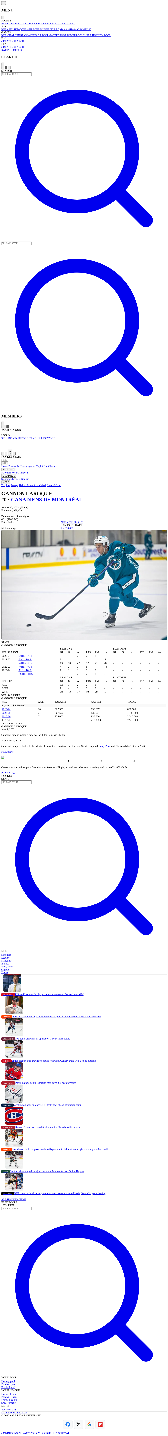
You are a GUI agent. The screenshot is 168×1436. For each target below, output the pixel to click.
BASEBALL (18, 23)
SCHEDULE (8, 469)
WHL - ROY (25, 655)
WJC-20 (87, 29)
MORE (6, 482)
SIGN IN (6, 438)
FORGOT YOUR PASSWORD (38, 438)
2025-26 (6, 716)
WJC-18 (78, 29)
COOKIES (46, 1433)
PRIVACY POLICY (29, 1433)
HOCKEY (69, 23)
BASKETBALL (33, 23)
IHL (42, 29)
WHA (71, 29)
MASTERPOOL (58, 35)
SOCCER (17, 50)
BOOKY (6, 23)
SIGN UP (16, 438)
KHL (47, 29)
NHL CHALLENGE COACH (17, 35)
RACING (6, 50)
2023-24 (6, 709)
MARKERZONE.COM (14, 1412)
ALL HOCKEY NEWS (13, 1199)
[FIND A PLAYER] (84, 409)
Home (4, 466)
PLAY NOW (8, 773)
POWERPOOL (75, 35)
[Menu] (2, 67)
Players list (14, 466)
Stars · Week (39, 485)
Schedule (6, 472)
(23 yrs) (24, 507)
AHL (9, 29)
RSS (55, 1433)
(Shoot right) (22, 516)
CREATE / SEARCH (12, 41)
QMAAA (63, 29)
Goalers (25, 479)
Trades (53, 466)
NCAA (54, 29)
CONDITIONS (9, 1433)
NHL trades (7, 751)
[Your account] (9, 67)
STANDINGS (9, 476)
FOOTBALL (49, 23)
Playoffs (24, 472)
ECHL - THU (26, 673)
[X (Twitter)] (78, 1424)
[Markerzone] (84, 445)
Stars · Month (54, 485)
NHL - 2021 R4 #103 (72, 522)
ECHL (36, 29)
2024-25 (6, 712)
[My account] (14, 453)
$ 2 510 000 (67, 528)
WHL (30, 29)
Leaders (16, 479)
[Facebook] (68, 1424)
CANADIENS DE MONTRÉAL (47, 499)
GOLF (60, 23)
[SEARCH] (84, 240)
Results (15, 472)
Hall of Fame (26, 485)
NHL (4, 29)
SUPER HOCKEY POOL (97, 35)
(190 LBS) (12, 519)
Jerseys (14, 485)
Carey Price (104, 746)
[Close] (2, 17)
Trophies (5, 485)
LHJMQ (16, 29)
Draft (46, 466)
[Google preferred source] (89, 1424)
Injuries (31, 466)
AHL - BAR (25, 659)
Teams (23, 466)
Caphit (39, 466)
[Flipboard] (100, 1424)
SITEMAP (64, 1433)
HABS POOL (41, 35)
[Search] (6, 67)
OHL (24, 29)
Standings (6, 479)
